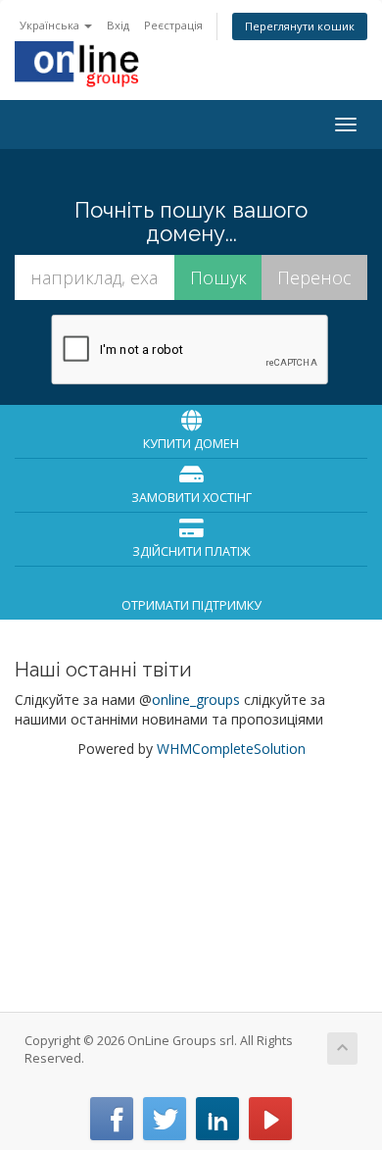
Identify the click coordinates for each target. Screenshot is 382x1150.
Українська (51, 25)
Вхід (118, 25)
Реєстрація (173, 25)
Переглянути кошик (300, 26)
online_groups (196, 699)
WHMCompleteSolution (231, 748)
